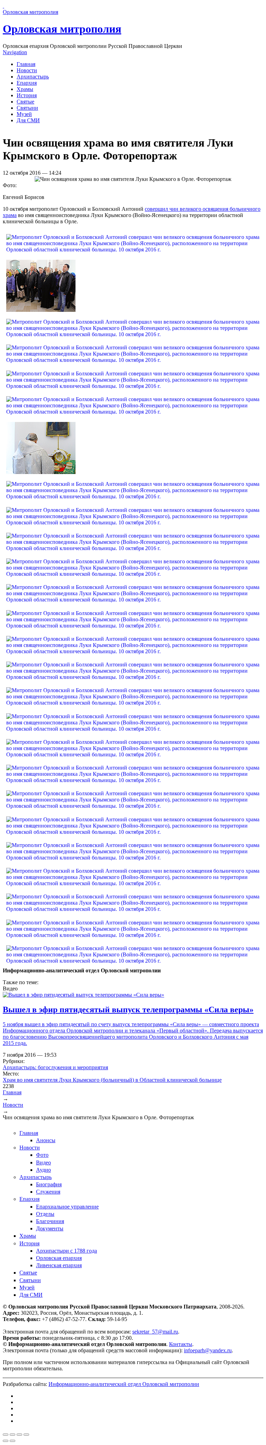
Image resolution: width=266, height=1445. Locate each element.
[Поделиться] (12, 1435)
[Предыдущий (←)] (5, 1441)
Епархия (27, 83)
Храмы (25, 89)
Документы (49, 1228)
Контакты (180, 1344)
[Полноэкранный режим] (19, 1435)
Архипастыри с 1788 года (66, 1251)
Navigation (15, 52)
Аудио (43, 1170)
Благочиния (50, 1221)
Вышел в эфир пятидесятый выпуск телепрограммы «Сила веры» (128, 1009)
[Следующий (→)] (12, 1441)
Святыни (27, 108)
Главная (26, 64)
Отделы (45, 1214)
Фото (42, 1155)
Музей (24, 114)
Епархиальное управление (67, 1207)
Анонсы (45, 1140)
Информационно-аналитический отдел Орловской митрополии (123, 1384)
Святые (25, 102)
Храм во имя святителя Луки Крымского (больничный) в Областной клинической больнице (112, 1080)
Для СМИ (28, 120)
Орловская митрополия (62, 29)
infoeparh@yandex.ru (208, 1350)
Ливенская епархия (59, 1265)
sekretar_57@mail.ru (155, 1332)
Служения (48, 1192)
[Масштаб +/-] (26, 1435)
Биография (49, 1184)
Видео (43, 1162)
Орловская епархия (59, 1258)
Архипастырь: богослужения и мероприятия (55, 1067)
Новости (27, 70)
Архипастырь (33, 77)
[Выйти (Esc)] (5, 1435)
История (27, 95)
